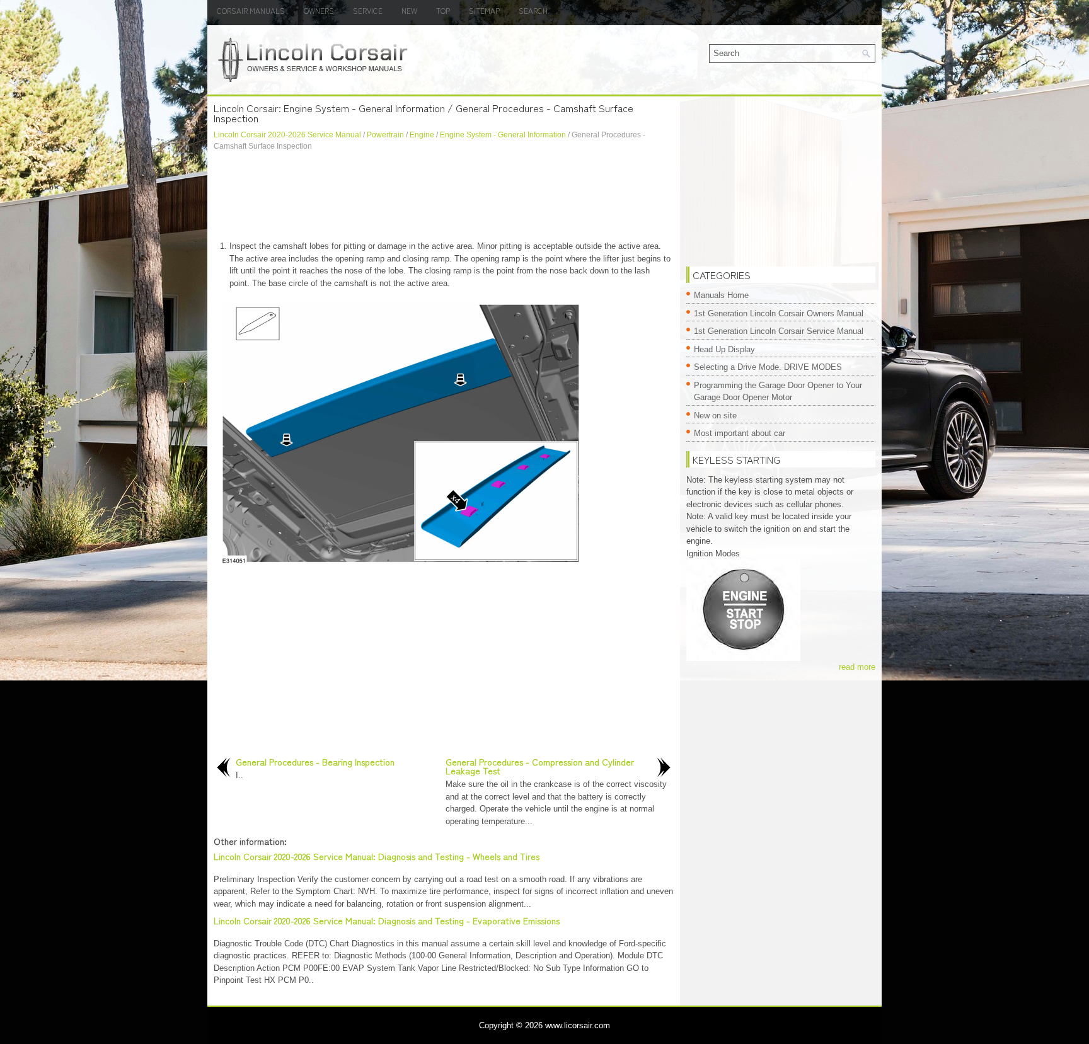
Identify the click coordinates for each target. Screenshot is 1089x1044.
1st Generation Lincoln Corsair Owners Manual (778, 313)
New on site (715, 415)
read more (857, 667)
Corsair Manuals (251, 10)
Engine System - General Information (503, 134)
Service (368, 10)
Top (443, 10)
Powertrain (385, 134)
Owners (319, 10)
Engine (422, 134)
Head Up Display (724, 349)
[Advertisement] (444, 196)
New (409, 10)
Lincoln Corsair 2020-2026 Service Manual (287, 134)
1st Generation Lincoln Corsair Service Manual (778, 331)
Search (533, 10)
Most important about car (739, 433)
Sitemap (484, 10)
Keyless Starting (736, 459)
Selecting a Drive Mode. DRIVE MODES (768, 367)
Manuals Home (721, 295)
